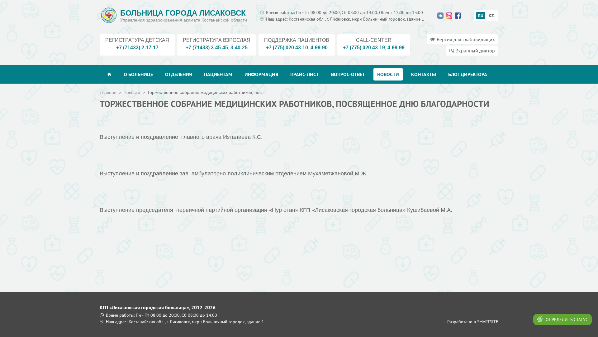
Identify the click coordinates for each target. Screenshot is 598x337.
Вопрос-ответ (348, 74)
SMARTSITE (487, 322)
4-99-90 (319, 47)
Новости (388, 74)
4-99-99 (396, 47)
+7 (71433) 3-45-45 (207, 47)
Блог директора (467, 74)
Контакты (423, 74)
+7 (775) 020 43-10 (287, 47)
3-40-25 (239, 47)
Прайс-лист (304, 74)
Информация (261, 74)
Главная (108, 92)
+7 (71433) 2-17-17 (137, 47)
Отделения (178, 74)
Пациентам (218, 74)
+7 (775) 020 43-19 (364, 47)
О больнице (138, 74)
